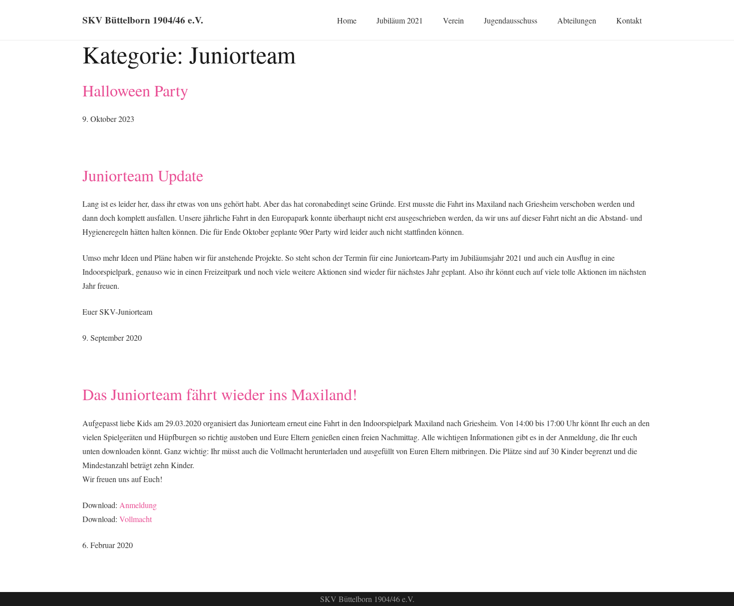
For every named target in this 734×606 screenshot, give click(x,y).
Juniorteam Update (142, 175)
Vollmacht (135, 519)
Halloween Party (135, 90)
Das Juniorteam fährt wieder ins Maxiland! (220, 394)
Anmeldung (138, 505)
